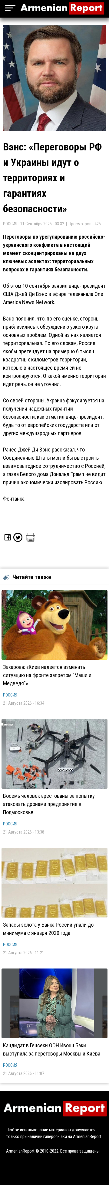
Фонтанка (14, 498)
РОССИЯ (10, 695)
